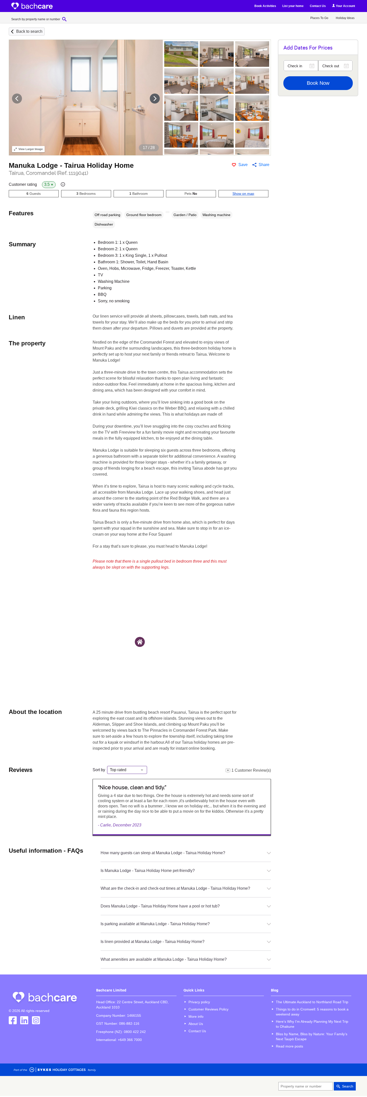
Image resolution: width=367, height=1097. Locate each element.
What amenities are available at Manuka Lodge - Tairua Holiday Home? (164, 959)
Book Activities (265, 6)
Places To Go (319, 18)
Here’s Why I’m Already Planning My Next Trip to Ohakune (312, 1023)
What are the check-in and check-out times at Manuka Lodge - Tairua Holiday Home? (175, 888)
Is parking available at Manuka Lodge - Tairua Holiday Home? (155, 924)
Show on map (243, 194)
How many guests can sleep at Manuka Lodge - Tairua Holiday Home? (163, 853)
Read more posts (289, 1046)
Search (347, 1086)
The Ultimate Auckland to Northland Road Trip (312, 1002)
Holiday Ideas (345, 18)
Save (243, 165)
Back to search (29, 31)
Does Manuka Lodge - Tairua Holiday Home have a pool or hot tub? (160, 906)
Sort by (99, 770)
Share (264, 165)
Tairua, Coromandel (48, 173)
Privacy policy (199, 1002)
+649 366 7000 (130, 1040)
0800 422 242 (135, 1032)
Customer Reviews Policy (208, 1009)
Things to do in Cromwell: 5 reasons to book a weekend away (312, 1011)
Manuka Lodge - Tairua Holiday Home (71, 165)
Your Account (345, 6)
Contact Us (318, 6)
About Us (195, 1024)
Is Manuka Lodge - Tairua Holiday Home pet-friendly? (148, 870)
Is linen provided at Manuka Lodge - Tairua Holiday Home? (152, 941)
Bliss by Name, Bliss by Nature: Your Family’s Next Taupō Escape (311, 1036)
